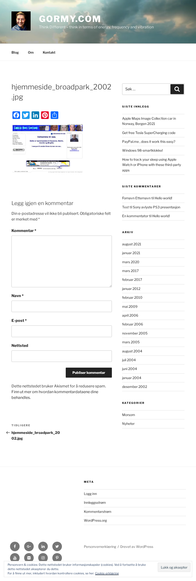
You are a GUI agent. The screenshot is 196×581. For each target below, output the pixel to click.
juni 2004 (129, 369)
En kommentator (135, 216)
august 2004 (132, 351)
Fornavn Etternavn (136, 198)
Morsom (128, 415)
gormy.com (70, 19)
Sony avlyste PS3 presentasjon (156, 207)
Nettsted (19, 345)
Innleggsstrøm (95, 502)
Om (31, 52)
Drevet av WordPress (136, 547)
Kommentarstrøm (97, 511)
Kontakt (49, 52)
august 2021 (131, 244)
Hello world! (163, 198)
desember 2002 (134, 387)
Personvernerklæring (100, 547)
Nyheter (128, 424)
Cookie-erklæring (107, 573)
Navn (17, 295)
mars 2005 (131, 342)
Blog (15, 52)
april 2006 (130, 315)
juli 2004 (129, 360)
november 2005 (134, 333)
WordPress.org (95, 520)
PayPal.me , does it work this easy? (148, 141)
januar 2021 (131, 253)
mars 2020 (130, 262)
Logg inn (90, 494)
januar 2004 (131, 378)
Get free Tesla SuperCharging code (148, 133)
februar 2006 (132, 324)
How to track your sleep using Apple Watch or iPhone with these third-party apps (151, 164)
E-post (19, 320)
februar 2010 (132, 297)
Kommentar (23, 230)
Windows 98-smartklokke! (142, 150)
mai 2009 (129, 306)
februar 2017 (132, 280)
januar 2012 (131, 289)
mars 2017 (130, 271)
